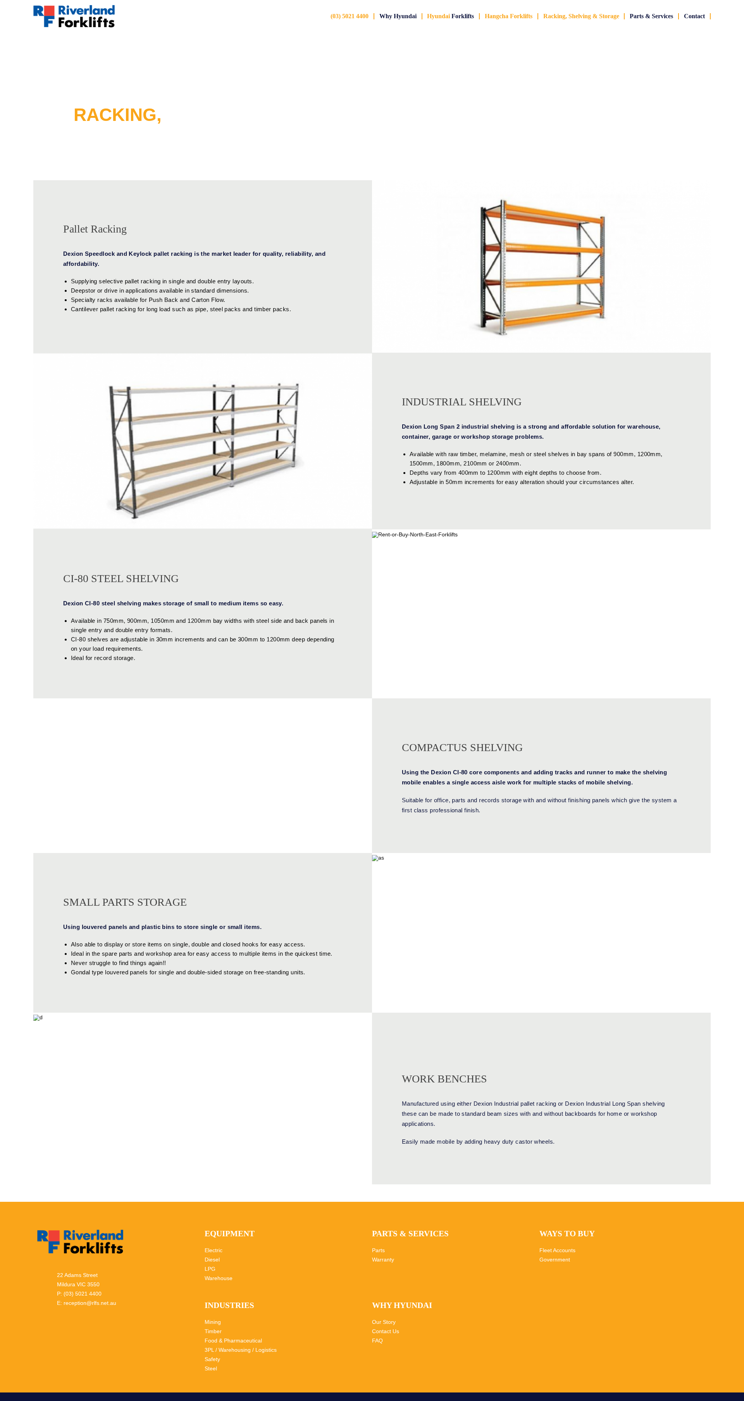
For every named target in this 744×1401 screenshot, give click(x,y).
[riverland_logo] (74, 8)
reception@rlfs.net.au (90, 1303)
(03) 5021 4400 (83, 1294)
